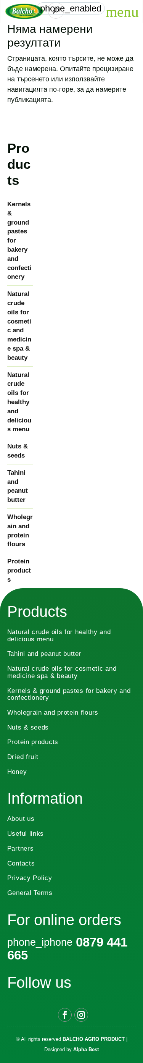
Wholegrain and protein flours (20, 530)
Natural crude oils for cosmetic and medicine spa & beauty (19, 325)
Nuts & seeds (17, 451)
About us (21, 818)
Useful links (25, 833)
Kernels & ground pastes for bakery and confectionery (19, 240)
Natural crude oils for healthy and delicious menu (19, 402)
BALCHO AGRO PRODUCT (94, 1039)
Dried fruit (23, 756)
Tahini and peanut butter (17, 486)
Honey (17, 771)
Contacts (21, 863)
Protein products (19, 570)
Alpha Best (86, 1049)
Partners (20, 848)
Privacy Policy (29, 878)
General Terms (30, 892)
